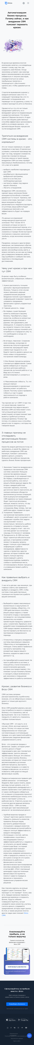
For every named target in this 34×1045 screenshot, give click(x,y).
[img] (28, 3)
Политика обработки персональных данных (17, 1036)
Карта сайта (16, 1041)
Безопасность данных (17, 1038)
